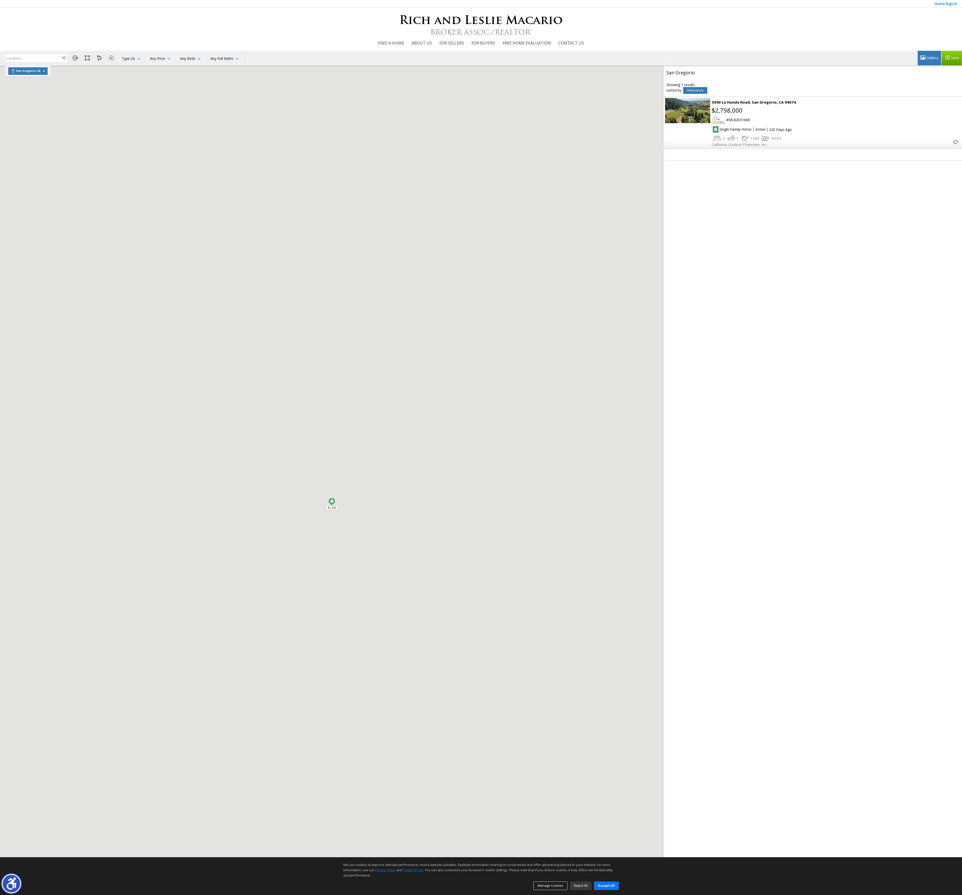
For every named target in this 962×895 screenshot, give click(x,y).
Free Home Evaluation (527, 43)
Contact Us (571, 43)
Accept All (606, 885)
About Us (422, 43)
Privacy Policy (385, 870)
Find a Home (391, 43)
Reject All (580, 885)
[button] (11, 883)
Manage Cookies (550, 885)
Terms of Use (413, 870)
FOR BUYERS (483, 43)
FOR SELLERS (451, 43)
